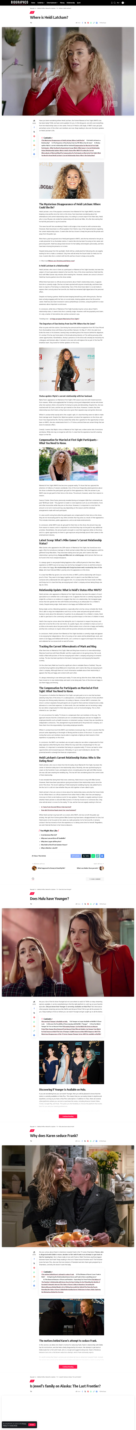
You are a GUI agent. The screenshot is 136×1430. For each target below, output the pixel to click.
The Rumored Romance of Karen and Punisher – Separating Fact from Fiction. (68, 1279)
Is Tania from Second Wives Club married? (56, 807)
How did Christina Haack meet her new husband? (58, 810)
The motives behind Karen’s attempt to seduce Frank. (58, 1274)
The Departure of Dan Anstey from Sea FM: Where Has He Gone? (73, 143)
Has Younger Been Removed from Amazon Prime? (61, 1029)
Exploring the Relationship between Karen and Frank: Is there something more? (72, 1277)
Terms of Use (13, 1425)
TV (32, 12)
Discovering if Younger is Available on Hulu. (55, 1021)
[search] (115, 3)
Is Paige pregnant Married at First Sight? (64, 319)
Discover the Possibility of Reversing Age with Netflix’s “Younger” (68, 1024)
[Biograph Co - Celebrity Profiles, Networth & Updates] (19, 3)
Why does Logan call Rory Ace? (51, 841)
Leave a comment (95, 879)
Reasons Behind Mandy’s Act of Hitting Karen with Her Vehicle (65, 1287)
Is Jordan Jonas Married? (49, 835)
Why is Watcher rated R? (49, 848)
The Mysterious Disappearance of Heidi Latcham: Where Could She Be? (63, 140)
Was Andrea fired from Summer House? (54, 845)
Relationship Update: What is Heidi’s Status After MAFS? (64, 150)
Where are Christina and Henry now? (61, 261)
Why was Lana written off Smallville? (53, 838)
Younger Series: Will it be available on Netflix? (87, 1034)
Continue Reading (68, 1116)
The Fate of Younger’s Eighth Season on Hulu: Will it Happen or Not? (77, 1031)
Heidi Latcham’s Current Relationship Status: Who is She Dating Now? (74, 155)
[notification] (112, 3)
